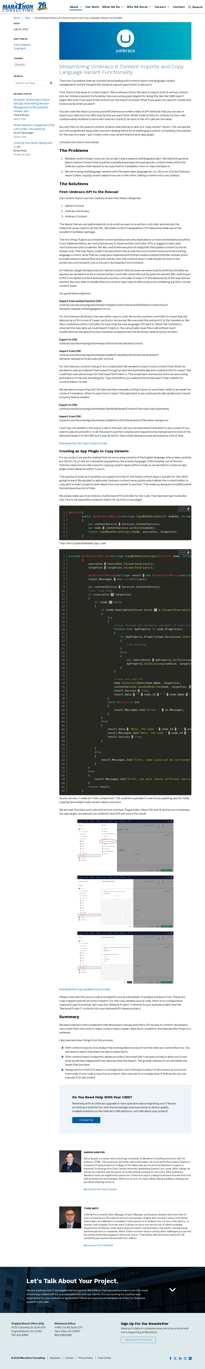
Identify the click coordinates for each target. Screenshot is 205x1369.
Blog (27, 17)
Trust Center (104, 1358)
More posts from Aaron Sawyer (100, 1189)
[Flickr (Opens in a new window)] (190, 1358)
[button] (76, 6)
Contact (69, 1358)
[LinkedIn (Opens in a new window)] (180, 1358)
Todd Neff (91, 1208)
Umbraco (20, 64)
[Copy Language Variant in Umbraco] (125, 846)
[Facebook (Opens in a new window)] (170, 1358)
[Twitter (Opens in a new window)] (175, 1358)
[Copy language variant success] (125, 902)
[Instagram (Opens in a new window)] (185, 1358)
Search (197, 7)
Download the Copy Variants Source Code (84, 989)
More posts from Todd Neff (98, 1245)
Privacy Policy (85, 1358)
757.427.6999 (19, 1335)
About (17, 17)
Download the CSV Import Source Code (83, 443)
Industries (55, 1358)
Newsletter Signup (138, 1339)
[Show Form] (172, 1290)
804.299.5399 (63, 1335)
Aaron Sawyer (94, 1152)
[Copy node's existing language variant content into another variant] (125, 957)
